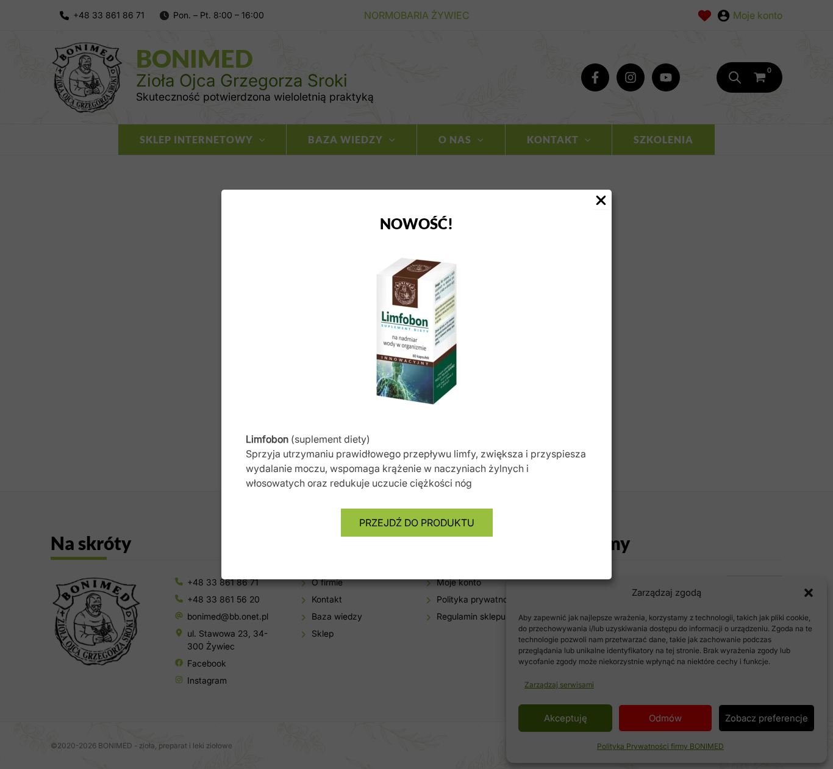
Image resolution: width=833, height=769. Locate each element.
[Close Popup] (601, 201)
